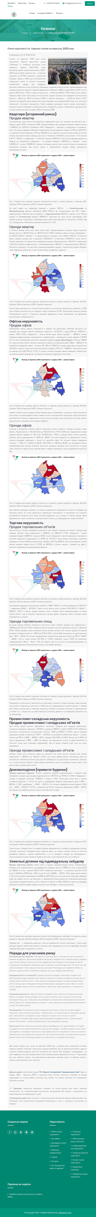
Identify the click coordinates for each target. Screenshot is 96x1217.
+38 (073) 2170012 (52, 3)
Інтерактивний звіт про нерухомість (79, 1147)
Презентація (22, 3)
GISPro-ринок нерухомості (56, 1133)
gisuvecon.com (65, 1212)
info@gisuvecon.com (73, 3)
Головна (32, 13)
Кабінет (89, 3)
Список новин (38, 33)
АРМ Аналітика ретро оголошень (77, 1140)
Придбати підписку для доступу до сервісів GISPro (25, 1195)
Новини (10, 6)
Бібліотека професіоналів (55, 1151)
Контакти (32, 3)
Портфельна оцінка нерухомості (79, 1175)
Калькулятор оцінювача (76, 1168)
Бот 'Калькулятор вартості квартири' (57, 1166)
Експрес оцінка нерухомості (77, 1161)
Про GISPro (12, 3)
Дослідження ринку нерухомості (58, 1144)
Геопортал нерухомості (76, 1133)
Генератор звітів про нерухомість (79, 1154)
